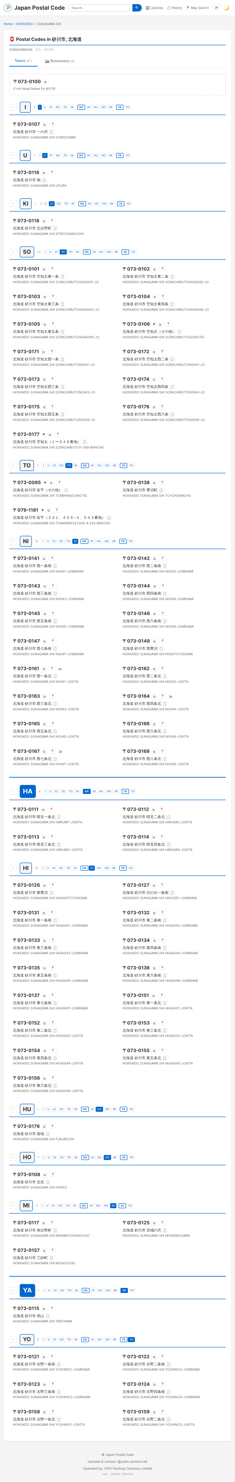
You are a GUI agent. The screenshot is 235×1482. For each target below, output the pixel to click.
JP (216, 7)
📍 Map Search (197, 8)
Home (8, 24)
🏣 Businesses (60, 61)
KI (51, 107)
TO (65, 107)
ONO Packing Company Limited (128, 1468)
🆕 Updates (154, 8)
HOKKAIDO (24, 24)
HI (88, 107)
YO (127, 107)
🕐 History (174, 8)
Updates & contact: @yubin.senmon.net (117, 1461)
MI (110, 107)
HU (96, 107)
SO (58, 107)
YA (120, 107)
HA (81, 107)
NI (72, 107)
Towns (23, 61)
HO (103, 107)
